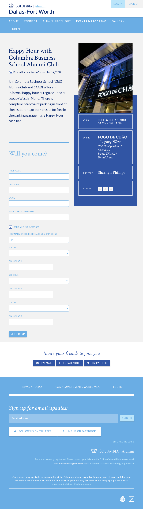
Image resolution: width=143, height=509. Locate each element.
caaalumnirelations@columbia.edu (70, 463)
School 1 (13, 248)
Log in (118, 3)
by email (46, 363)
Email (12, 198)
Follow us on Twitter (35, 431)
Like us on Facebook (81, 431)
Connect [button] (30, 21)
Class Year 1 (15, 261)
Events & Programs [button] (91, 21)
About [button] (14, 21)
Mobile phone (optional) (23, 211)
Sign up (134, 3)
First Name (15, 171)
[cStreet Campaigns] (131, 499)
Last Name (14, 184)
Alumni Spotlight (57, 21)
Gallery (118, 21)
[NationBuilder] (124, 499)
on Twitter (99, 363)
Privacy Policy (32, 386)
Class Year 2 (15, 289)
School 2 (14, 275)
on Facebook (71, 363)
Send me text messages (26, 227)
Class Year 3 (15, 316)
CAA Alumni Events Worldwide (77, 386)
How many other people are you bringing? (33, 234)
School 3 (14, 303)
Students (16, 29)
